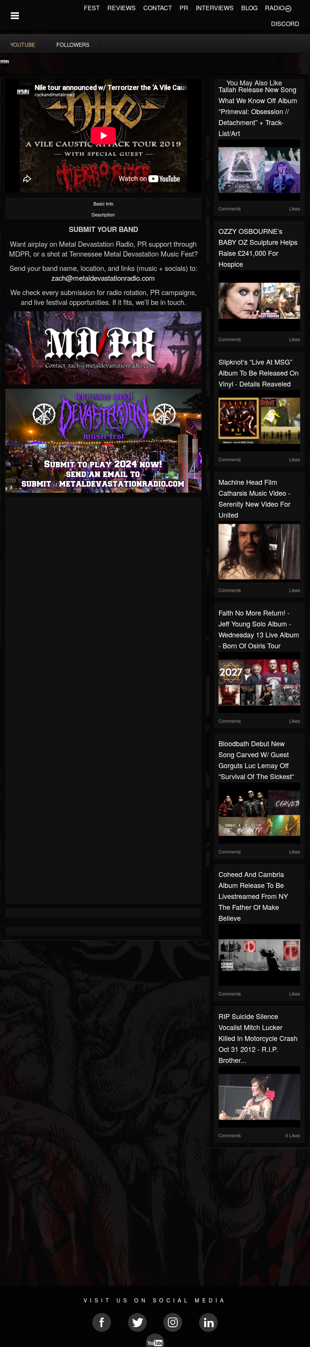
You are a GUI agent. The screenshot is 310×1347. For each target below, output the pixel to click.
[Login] (288, 8)
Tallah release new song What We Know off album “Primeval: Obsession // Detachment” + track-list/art (258, 111)
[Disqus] (103, 602)
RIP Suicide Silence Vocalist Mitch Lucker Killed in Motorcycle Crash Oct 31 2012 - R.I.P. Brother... (258, 1038)
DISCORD (285, 23)
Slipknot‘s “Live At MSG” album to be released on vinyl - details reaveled (259, 372)
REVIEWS (121, 7)
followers (72, 44)
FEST (92, 7)
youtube (22, 44)
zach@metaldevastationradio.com (103, 278)
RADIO (274, 7)
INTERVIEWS (215, 7)
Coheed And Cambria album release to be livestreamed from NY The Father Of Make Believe (253, 896)
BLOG (249, 7)
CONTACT (157, 7)
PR (184, 7)
